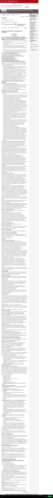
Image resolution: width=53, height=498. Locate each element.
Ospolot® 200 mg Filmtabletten (33, 23)
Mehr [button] (2, 496)
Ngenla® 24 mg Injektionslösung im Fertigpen (33, 34)
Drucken (27, 16)
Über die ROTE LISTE (27, 10)
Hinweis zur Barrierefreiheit (11, 494)
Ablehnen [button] (45, 496)
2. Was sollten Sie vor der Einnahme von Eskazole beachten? (13, 55)
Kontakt (36, 3)
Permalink (22, 16)
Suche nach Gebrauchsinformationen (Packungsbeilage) (11, 5)
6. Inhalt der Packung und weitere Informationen (10, 60)
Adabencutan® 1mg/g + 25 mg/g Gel (33, 19)
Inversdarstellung (29, 3)
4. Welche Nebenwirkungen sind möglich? (9, 58)
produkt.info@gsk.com (13, 485)
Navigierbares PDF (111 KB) (9, 24)
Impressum (35, 494)
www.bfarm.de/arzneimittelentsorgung (9, 459)
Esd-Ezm (13, 14)
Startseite (14, 3)
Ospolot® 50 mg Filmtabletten (33, 25)
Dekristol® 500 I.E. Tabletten (33, 41)
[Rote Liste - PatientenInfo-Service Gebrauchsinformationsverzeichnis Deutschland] (9, 2)
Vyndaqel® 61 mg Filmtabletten (33, 28)
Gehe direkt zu (4, 27)
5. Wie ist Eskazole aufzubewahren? (8, 59)
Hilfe (33, 3)
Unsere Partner (5, 12)
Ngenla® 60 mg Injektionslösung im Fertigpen (33, 31)
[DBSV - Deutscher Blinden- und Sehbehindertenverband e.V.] (34, 50)
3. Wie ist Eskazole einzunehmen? (8, 56)
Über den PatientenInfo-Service (14, 10)
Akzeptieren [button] (49, 496)
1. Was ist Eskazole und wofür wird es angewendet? (11, 54)
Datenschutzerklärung (28, 494)
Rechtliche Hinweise (20, 494)
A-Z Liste (4, 10)
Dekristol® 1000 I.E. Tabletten (33, 38)
